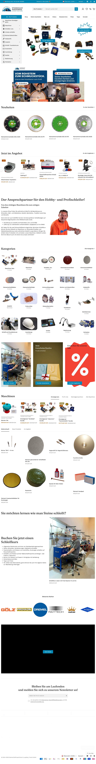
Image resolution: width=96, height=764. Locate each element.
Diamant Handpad (78, 491)
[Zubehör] (9, 298)
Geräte (48, 330)
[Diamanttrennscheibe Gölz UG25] (12, 124)
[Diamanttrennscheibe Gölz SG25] (84, 124)
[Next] (50, 100)
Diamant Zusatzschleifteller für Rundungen (10, 499)
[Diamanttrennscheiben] (67, 260)
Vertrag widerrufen (88, 746)
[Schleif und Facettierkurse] (9, 323)
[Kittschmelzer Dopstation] (9, 167)
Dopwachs (28, 490)
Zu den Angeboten (88, 153)
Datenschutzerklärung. (37, 701)
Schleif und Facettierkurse (9, 332)
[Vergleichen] (90, 9)
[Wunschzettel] (87, 9)
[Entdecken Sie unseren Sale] (80, 364)
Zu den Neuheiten (88, 107)
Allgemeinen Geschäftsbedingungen (51, 700)
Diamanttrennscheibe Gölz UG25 (10, 137)
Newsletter (84, 743)
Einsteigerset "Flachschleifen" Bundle (66, 420)
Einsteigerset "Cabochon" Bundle (47, 419)
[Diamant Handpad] (84, 478)
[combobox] (55, 9)
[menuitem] (11, 21)
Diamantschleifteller (86, 267)
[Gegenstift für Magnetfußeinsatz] (60, 441)
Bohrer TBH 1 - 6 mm (7, 450)
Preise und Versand (86, 725)
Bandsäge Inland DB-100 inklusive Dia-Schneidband (85, 176)
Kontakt (50, 727)
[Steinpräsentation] (48, 298)
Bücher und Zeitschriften (67, 287)
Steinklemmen (86, 312)
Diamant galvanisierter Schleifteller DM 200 (35, 460)
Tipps (49, 730)
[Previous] (45, 100)
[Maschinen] (28, 260)
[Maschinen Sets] (9, 260)
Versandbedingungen (87, 727)
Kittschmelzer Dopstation (8, 179)
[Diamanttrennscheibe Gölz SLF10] (36, 124)
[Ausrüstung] (28, 323)
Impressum (84, 738)
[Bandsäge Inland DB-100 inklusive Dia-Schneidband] (86, 165)
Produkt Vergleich (69, 730)
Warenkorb (67, 727)
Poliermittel (28, 306)
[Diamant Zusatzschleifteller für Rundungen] (12, 481)
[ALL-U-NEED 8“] (67, 165)
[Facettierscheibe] (84, 445)
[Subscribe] (66, 696)
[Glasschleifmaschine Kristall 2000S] (48, 165)
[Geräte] (48, 323)
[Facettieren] (67, 299)
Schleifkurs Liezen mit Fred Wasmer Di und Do (62, 580)
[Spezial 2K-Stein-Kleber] (60, 474)
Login (66, 725)
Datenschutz (84, 732)
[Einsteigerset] (28, 408)
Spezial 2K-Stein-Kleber (56, 483)
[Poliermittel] (28, 298)
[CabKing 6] (28, 165)
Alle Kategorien (89, 248)
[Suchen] (76, 9)
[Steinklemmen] (86, 301)
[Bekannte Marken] (8, 609)
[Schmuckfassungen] (48, 279)
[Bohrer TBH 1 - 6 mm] (12, 441)
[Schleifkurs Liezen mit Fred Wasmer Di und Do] (72, 548)
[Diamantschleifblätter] (9, 279)
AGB (82, 735)
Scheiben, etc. (48, 267)
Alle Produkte (36, 725)
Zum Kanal (48, 651)
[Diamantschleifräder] (28, 279)
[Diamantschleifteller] (86, 260)
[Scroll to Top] (92, 760)
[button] (94, 9)
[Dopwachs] (36, 477)
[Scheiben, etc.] (48, 260)
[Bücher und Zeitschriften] (67, 279)
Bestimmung (67, 330)
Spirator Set (4, 420)
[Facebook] (87, 1)
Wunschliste (68, 732)
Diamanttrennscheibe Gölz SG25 (82, 136)
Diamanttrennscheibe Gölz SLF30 (59, 136)
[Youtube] (94, 1)
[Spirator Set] (9, 408)
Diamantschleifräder (29, 287)
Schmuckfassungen (48, 287)
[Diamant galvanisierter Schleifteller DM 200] (36, 446)
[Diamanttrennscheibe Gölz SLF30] (60, 124)
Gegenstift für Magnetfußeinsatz (58, 450)
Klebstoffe (86, 287)
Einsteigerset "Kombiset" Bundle (27, 419)
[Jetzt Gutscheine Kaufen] (48, 364)
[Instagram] (90, 1)
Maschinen (29, 267)
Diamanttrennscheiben (67, 267)
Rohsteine (86, 332)
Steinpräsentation (48, 306)
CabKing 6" (23, 175)
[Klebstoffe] (86, 279)
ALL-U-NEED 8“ (63, 175)
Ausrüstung (28, 332)
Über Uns (50, 725)
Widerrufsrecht (85, 730)
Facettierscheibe (78, 457)
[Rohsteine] (86, 323)
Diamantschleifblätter (9, 287)
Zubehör (9, 306)
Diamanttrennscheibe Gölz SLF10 (34, 136)
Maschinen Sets (9, 268)
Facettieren (67, 307)
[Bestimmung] (67, 322)
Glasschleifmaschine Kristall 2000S (48, 175)
